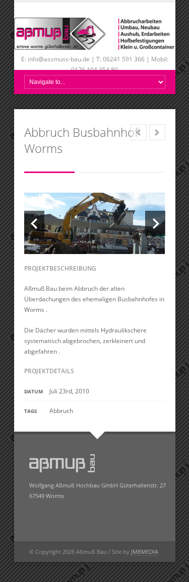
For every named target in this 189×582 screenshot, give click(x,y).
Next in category (157, 132)
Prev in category (139, 132)
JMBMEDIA (144, 551)
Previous (34, 223)
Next (155, 223)
